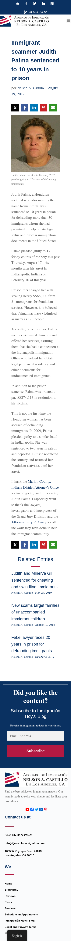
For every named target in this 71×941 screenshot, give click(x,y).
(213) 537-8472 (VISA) (18, 834)
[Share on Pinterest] (43, 107)
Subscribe (36, 751)
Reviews (10, 895)
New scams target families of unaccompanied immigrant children (35, 612)
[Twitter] (34, 4)
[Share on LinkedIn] (34, 107)
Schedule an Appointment (21, 914)
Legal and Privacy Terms (20, 926)
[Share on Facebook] (24, 107)
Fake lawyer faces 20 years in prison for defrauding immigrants (31, 644)
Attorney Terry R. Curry (28, 522)
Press (8, 902)
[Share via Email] (53, 107)
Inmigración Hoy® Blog (20, 920)
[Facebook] (26, 4)
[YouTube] (17, 4)
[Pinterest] (52, 4)
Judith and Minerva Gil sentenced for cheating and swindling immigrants (34, 580)
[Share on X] (15, 107)
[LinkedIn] (43, 4)
